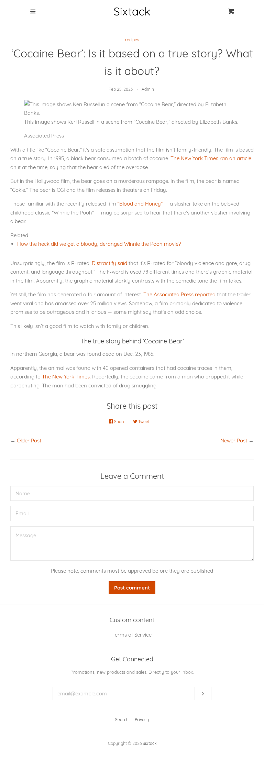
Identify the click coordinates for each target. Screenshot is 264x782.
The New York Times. (66, 376)
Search (122, 719)
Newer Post (233, 440)
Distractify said (109, 263)
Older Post (29, 440)
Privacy (142, 719)
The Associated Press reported (179, 294)
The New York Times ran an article (210, 158)
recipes (132, 39)
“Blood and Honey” (140, 203)
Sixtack (149, 743)
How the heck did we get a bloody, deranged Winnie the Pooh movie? (99, 244)
